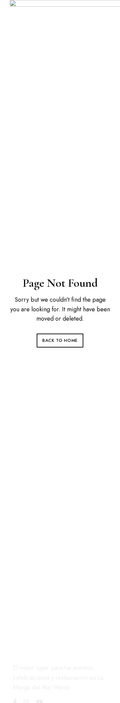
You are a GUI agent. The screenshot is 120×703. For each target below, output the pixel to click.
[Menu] (16, 160)
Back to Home (60, 340)
